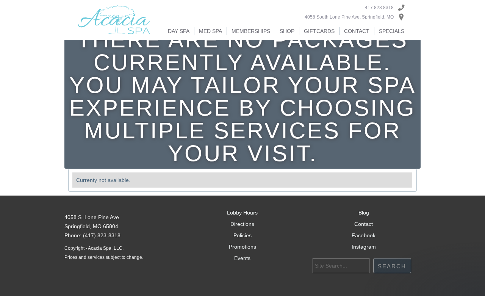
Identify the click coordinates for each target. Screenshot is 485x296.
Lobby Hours (242, 213)
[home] (114, 20)
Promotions (242, 247)
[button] (178, 31)
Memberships (251, 31)
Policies (242, 235)
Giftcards (319, 31)
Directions (242, 224)
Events (242, 258)
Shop (287, 31)
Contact (356, 31)
